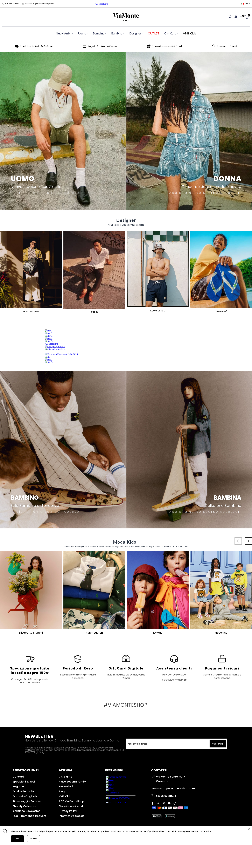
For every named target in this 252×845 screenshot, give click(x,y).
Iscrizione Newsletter (26, 811)
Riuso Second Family (72, 781)
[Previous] (238, 541)
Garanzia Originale (25, 796)
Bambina (117, 33)
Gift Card (170, 33)
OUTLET (153, 33)
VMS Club (189, 33)
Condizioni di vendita (72, 806)
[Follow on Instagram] (158, 803)
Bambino (98, 33)
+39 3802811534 (12, 3)
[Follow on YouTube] (169, 803)
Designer (135, 33)
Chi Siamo (65, 776)
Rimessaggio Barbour (27, 801)
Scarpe (52, 192)
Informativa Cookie (71, 816)
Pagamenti (20, 786)
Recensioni (66, 786)
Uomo (82, 33)
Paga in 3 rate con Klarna (102, 46)
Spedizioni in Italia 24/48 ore (36, 46)
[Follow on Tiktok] (174, 803)
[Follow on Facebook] (152, 803)
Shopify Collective (24, 806)
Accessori (72, 192)
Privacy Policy (68, 811)
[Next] (248, 541)
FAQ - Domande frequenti (30, 816)
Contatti (18, 776)
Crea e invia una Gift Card (167, 46)
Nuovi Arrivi (63, 33)
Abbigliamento (27, 192)
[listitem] (29, 669)
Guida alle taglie (23, 791)
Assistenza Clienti (227, 46)
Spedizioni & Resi (24, 781)
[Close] (249, 828)
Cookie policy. (205, 831)
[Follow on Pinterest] (163, 803)
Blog (61, 791)
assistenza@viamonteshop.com (39, 3)
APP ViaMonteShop (71, 801)
